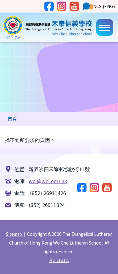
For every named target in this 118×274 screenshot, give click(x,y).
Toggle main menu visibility (104, 27)
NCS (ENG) (104, 6)
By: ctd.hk (59, 260)
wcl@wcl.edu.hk (48, 181)
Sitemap (14, 234)
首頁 (12, 119)
